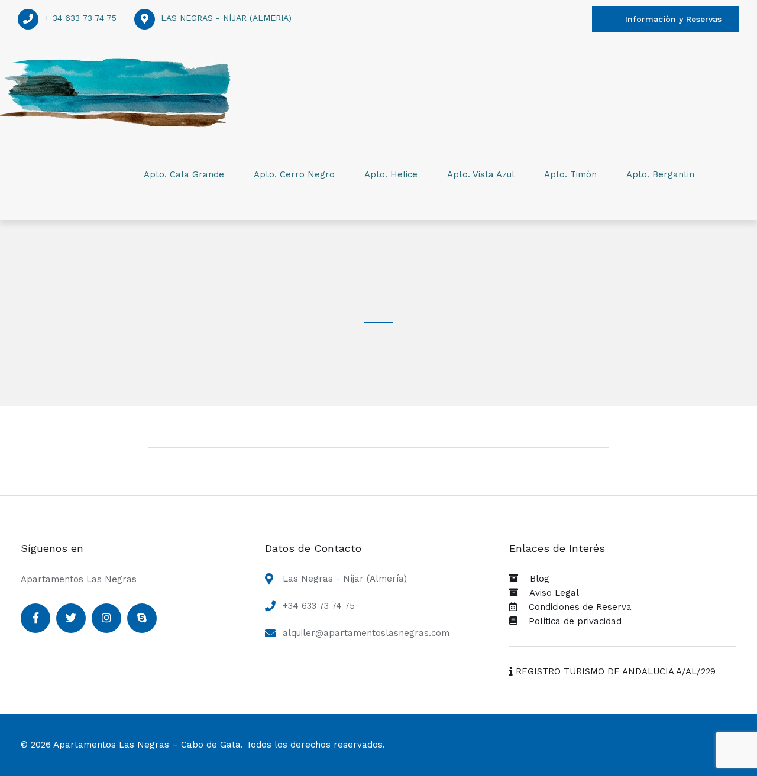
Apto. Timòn (570, 174)
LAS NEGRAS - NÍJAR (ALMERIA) (226, 17)
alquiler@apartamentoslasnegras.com (366, 633)
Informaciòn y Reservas (673, 19)
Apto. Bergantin (660, 174)
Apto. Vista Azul (481, 174)
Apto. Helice (391, 174)
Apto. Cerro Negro (294, 174)
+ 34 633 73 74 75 (80, 17)
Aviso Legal (548, 592)
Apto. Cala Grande (184, 174)
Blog (533, 578)
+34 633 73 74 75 (319, 605)
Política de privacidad (569, 621)
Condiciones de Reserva (574, 607)
